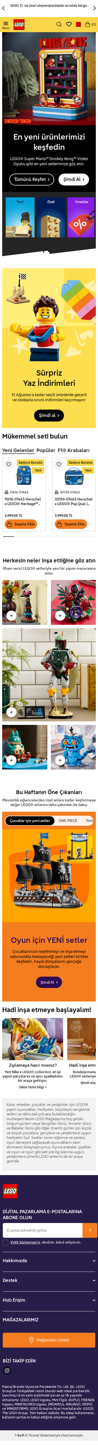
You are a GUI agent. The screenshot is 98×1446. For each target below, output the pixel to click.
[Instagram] (7, 1370)
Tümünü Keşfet (30, 179)
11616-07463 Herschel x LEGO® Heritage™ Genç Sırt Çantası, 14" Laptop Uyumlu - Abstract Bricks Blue (23, 501)
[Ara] (59, 25)
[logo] (19, 24)
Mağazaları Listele (52, 1340)
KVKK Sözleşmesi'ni (25, 1242)
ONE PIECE (68, 820)
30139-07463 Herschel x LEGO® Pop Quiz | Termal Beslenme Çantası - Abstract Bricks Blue (74, 501)
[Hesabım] (78, 24)
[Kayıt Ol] (89, 1230)
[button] (4, 8)
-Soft (19, 1435)
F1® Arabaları (74, 450)
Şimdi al (47, 415)
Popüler (46, 450)
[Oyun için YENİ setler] (49, 915)
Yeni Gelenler (18, 450)
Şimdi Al (72, 179)
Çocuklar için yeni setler (30, 820)
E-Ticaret (32, 1435)
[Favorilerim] (69, 24)
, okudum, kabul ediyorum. (46, 1242)
